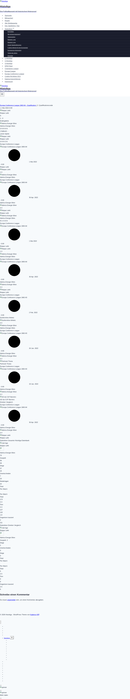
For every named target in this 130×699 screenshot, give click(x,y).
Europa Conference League (14, 74)
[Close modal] (1, 685)
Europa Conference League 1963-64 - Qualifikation (18, 105)
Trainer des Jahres (12, 53)
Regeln (7, 21)
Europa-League (10, 71)
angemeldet (11, 600)
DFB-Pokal (8, 66)
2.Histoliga (8, 61)
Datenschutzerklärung (12, 79)
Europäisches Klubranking (14, 50)
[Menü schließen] (0, 622)
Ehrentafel (10, 56)
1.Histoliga (8, 58)
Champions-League (11, 69)
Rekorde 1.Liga (12, 39)
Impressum (9, 81)
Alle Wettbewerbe (11, 23)
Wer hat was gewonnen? (14, 34)
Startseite (8, 15)
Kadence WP (34, 615)
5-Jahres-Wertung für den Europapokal (18, 47)
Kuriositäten (11, 31)
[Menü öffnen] (2, 94)
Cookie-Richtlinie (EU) (13, 76)
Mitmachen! (9, 18)
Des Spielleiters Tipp (12, 26)
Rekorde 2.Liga (12, 42)
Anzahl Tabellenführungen (14, 45)
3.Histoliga (8, 63)
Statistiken (7, 638)
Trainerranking (11, 37)
